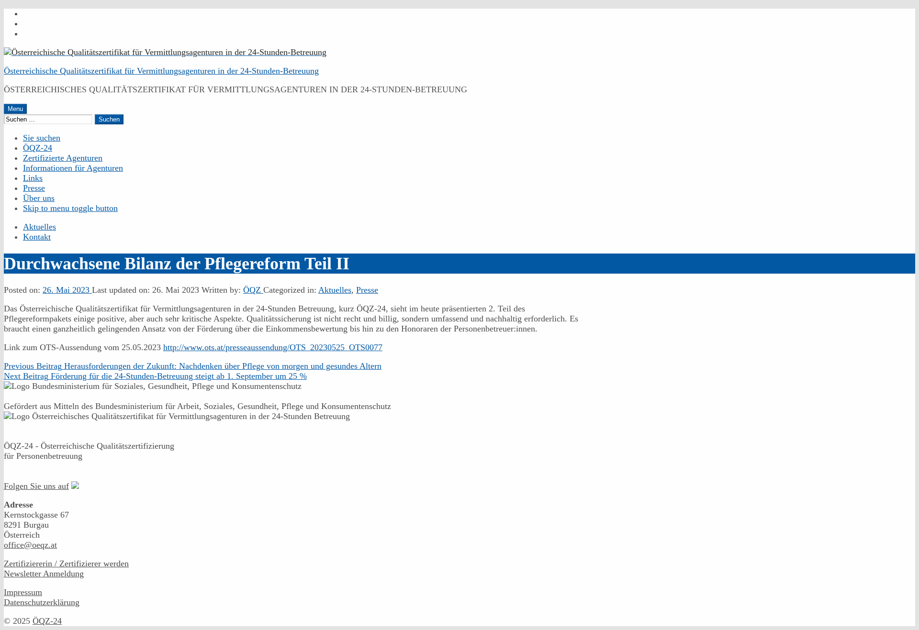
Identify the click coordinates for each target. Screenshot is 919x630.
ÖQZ (253, 290)
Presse (34, 188)
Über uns (39, 198)
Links (33, 178)
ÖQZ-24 (37, 148)
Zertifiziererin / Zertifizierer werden (66, 563)
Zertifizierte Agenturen (62, 158)
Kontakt (37, 237)
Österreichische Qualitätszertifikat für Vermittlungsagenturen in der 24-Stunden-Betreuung (161, 71)
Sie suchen (41, 138)
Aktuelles (39, 227)
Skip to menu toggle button (70, 208)
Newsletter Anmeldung (44, 573)
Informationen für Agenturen (73, 168)
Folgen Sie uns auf (36, 486)
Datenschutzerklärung (41, 602)
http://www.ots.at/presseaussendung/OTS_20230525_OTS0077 (272, 347)
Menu (15, 108)
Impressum (23, 592)
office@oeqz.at (30, 545)
